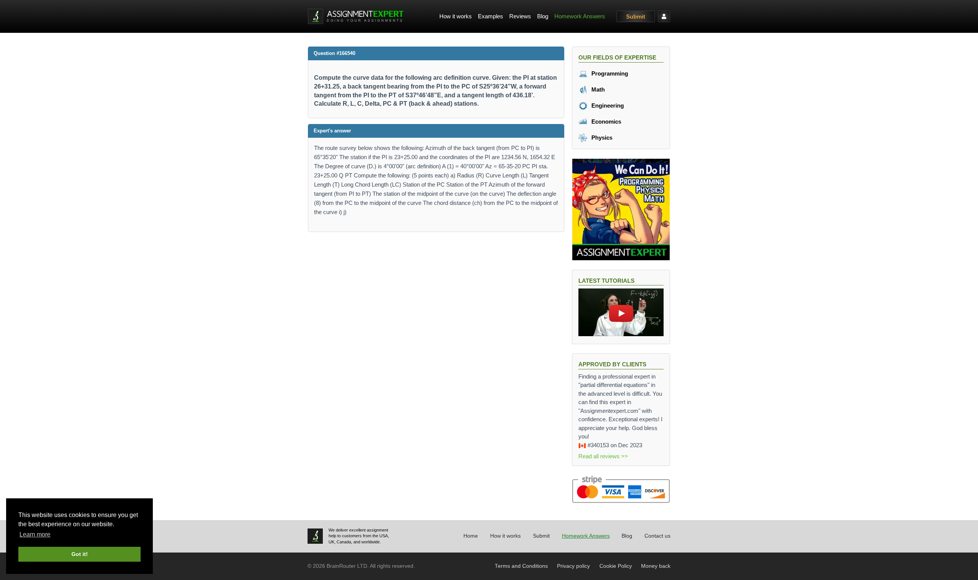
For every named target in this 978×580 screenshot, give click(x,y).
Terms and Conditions (521, 566)
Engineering (607, 105)
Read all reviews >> (603, 456)
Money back (655, 566)
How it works (455, 16)
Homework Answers (579, 16)
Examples (490, 16)
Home (470, 536)
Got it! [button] (79, 554)
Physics (601, 137)
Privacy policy (573, 566)
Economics (605, 121)
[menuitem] (455, 16)
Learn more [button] (34, 534)
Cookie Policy (615, 566)
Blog (542, 16)
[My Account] (664, 16)
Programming (609, 73)
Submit (635, 16)
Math (597, 89)
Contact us (657, 536)
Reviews (520, 16)
